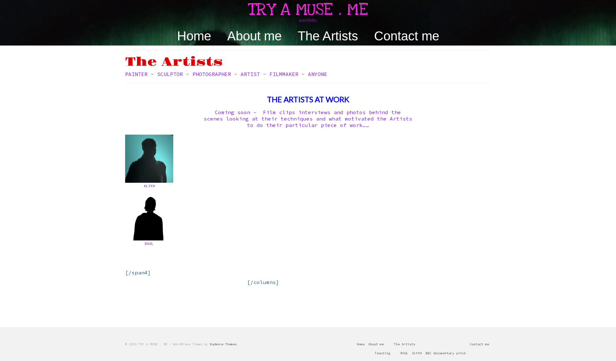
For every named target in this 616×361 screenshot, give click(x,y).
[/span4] (138, 272)
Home (194, 36)
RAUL (404, 353)
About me (254, 36)
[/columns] (263, 282)
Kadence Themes (223, 344)
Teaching (382, 353)
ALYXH (417, 353)
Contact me (406, 36)
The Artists (328, 36)
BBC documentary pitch (445, 353)
